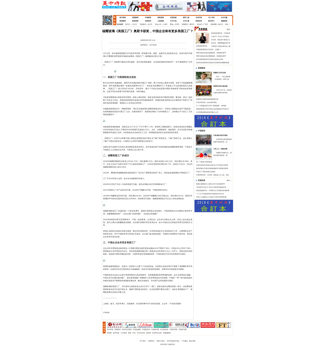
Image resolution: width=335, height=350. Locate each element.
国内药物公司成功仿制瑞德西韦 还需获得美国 (212, 168)
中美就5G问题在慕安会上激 (220, 46)
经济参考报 (164, 329)
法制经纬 (148, 21)
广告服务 (185, 341)
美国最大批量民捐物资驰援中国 (207, 99)
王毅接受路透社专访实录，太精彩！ (208, 49)
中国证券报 (173, 329)
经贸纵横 (173, 17)
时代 (134, 333)
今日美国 (124, 333)
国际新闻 (161, 17)
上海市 (165, 24)
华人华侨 (211, 17)
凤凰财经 (118, 329)
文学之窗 (186, 21)
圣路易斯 (213, 24)
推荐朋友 (144, 45)
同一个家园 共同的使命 (204, 162)
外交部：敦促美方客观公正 (220, 40)
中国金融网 (137, 329)
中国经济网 (182, 329)
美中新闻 (122, 17)
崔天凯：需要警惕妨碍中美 (220, 43)
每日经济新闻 (127, 329)
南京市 (220, 24)
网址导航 (192, 341)
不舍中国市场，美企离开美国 (206, 102)
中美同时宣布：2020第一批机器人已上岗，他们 (212, 175)
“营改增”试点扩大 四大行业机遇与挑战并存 (211, 187)
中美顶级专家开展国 (220, 135)
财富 (129, 333)
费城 (171, 24)
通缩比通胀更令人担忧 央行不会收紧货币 (210, 184)
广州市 (205, 24)
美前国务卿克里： (202, 46)
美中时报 (110, 329)
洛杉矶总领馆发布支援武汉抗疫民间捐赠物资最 (212, 62)
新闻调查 (135, 21)
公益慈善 (161, 21)
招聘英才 (151, 341)
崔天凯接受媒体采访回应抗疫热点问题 (209, 59)
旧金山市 (158, 24)
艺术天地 (173, 21)
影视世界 (199, 21)
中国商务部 (146, 329)
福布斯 (148, 333)
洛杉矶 (199, 24)
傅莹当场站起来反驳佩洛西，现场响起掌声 (211, 53)
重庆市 (192, 24)
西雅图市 (185, 24)
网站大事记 (161, 341)
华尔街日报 (141, 333)
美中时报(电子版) (173, 341)
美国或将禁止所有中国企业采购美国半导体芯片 (212, 109)
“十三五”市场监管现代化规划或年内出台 (210, 194)
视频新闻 (224, 21)
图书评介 (211, 21)
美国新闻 (135, 17)
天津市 (177, 24)
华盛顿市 (143, 24)
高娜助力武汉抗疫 (219, 73)
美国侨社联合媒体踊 (220, 86)
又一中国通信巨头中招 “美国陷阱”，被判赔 (211, 106)
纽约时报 (116, 333)
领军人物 (186, 17)
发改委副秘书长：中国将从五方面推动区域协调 (212, 190)
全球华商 (199, 17)
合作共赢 (224, 17)
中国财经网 (155, 329)
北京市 (134, 24)
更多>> (227, 24)
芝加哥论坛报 (157, 333)
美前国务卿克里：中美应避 (220, 33)
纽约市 (127, 24)
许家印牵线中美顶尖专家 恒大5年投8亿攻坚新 (212, 165)
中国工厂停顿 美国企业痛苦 (205, 172)
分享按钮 (106, 312)
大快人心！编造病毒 (220, 149)
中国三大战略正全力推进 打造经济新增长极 (211, 197)
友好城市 (120, 24)
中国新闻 (148, 17)
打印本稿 (153, 45)
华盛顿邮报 (167, 333)
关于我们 (143, 341)
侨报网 (109, 333)
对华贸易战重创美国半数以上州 (207, 112)
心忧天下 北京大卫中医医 (220, 36)
